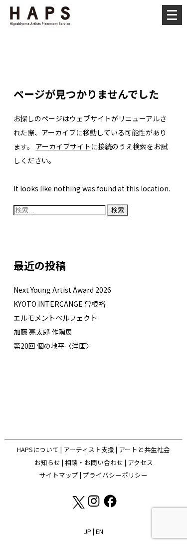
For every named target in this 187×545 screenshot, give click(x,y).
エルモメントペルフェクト (55, 318)
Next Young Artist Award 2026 (62, 290)
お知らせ (47, 462)
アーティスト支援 (88, 449)
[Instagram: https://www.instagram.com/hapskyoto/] (94, 506)
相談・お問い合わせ (94, 462)
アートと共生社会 (144, 449)
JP (87, 531)
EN (99, 531)
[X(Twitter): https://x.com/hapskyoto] (78, 506)
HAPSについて (38, 449)
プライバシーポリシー (115, 475)
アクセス (140, 462)
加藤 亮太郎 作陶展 (42, 332)
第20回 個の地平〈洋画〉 (53, 346)
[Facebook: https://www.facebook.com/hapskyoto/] (110, 506)
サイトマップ (58, 475)
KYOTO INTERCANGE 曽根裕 (59, 304)
